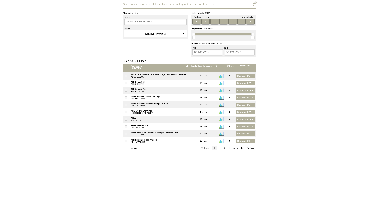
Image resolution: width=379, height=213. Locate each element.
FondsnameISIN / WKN (136, 67)
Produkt (127, 29)
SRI (228, 66)
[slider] (193, 34)
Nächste (250, 148)
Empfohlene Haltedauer (201, 66)
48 (242, 148)
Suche (127, 17)
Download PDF (244, 76)
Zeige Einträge (134, 61)
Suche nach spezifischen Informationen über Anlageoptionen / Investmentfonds (169, 4)
